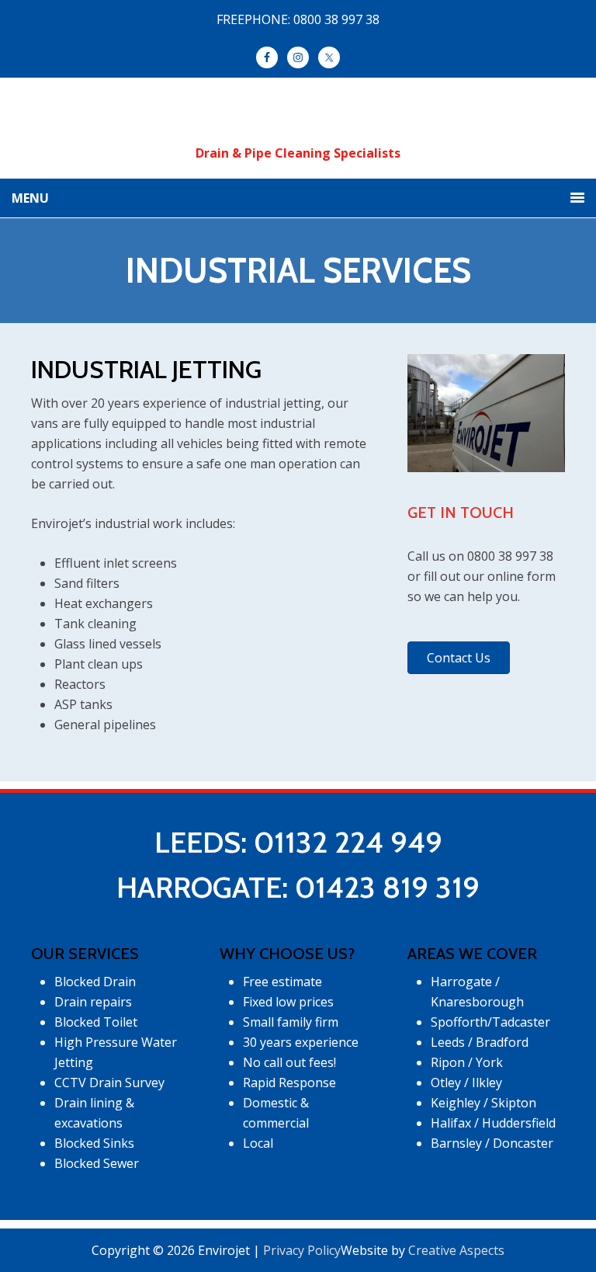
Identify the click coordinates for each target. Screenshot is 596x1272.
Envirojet (298, 118)
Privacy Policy (302, 1250)
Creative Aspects (456, 1250)
